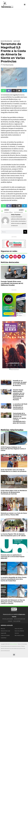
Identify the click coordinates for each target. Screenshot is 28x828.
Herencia (17, 633)
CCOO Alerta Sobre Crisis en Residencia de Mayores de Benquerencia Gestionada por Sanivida (14, 492)
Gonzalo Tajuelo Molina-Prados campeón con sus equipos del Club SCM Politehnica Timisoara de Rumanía (18, 394)
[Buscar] (25, 232)
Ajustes (20, 825)
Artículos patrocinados (7, 619)
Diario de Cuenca (19, 628)
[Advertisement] (14, 24)
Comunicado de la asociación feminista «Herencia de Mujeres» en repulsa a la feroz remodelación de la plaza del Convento (19, 418)
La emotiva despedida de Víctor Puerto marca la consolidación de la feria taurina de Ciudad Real (13, 579)
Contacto (10, 621)
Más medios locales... (20, 635)
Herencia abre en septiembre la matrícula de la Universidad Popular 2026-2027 (12, 556)
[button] (14, 654)
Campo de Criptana (5, 635)
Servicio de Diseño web (19, 619)
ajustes (21, 822)
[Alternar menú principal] (25, 4)
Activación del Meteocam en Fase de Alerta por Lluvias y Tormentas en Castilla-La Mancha (13, 601)
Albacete (3, 628)
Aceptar (5, 825)
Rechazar (12, 825)
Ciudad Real (3, 637)
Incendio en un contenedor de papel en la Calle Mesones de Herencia (19, 383)
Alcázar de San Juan (5, 631)
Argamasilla (3, 633)
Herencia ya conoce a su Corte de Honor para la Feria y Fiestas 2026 (14, 514)
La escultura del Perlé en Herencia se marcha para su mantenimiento (20, 406)
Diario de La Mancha (19, 631)
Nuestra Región (6, 41)
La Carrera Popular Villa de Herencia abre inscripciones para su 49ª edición (13, 534)
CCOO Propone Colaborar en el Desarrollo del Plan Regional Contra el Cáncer (13, 448)
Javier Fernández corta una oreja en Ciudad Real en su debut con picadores (13, 470)
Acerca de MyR (16, 621)
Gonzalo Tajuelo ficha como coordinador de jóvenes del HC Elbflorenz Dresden (12, 283)
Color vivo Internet (13, 644)
